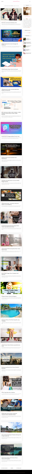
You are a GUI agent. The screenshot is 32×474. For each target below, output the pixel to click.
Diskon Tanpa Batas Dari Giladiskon (8, 392)
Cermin (2, 202)
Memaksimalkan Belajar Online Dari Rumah (10, 69)
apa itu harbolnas (4, 21)
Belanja (2, 412)
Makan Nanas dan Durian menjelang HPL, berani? (28, 53)
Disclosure (29, 27)
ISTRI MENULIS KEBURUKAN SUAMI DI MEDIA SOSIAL (28, 39)
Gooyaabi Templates (22, 472)
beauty (2, 247)
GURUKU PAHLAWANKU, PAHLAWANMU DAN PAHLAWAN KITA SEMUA (28, 43)
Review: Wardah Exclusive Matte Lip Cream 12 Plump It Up (28, 46)
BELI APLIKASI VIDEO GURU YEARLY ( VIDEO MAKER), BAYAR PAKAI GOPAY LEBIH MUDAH (11, 113)
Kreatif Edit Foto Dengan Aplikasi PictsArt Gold (10, 136)
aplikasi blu (3, 42)
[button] (2, 1)
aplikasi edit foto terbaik (5, 135)
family (2, 88)
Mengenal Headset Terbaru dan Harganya (9, 296)
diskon (2, 391)
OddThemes (12, 472)
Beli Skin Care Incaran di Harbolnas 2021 (9, 22)
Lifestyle (3, 156)
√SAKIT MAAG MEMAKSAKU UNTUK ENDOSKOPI (28, 50)
